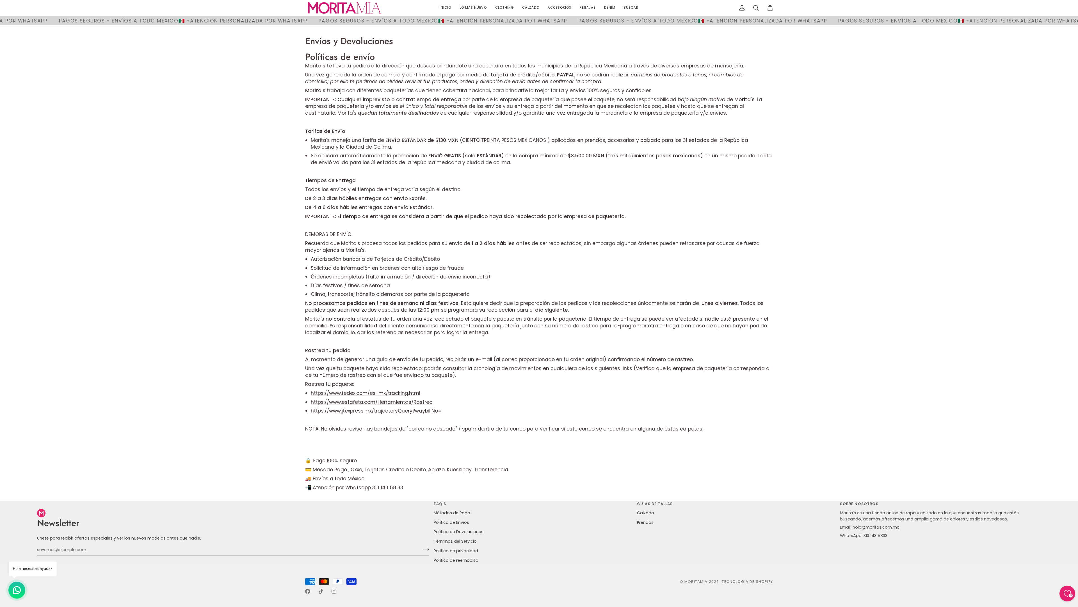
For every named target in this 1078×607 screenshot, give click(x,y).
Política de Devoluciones (458, 531)
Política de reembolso (456, 560)
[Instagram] (334, 591)
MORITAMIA (696, 581)
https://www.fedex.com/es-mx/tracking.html (365, 393)
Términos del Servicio (455, 541)
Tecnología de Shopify (747, 581)
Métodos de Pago (452, 513)
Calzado (645, 513)
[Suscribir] (424, 549)
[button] (504, 8)
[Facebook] (307, 591)
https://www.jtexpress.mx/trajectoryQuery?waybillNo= (376, 410)
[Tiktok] (321, 591)
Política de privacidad (456, 551)
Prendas (645, 522)
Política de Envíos (451, 522)
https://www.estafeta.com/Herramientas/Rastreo (371, 401)
